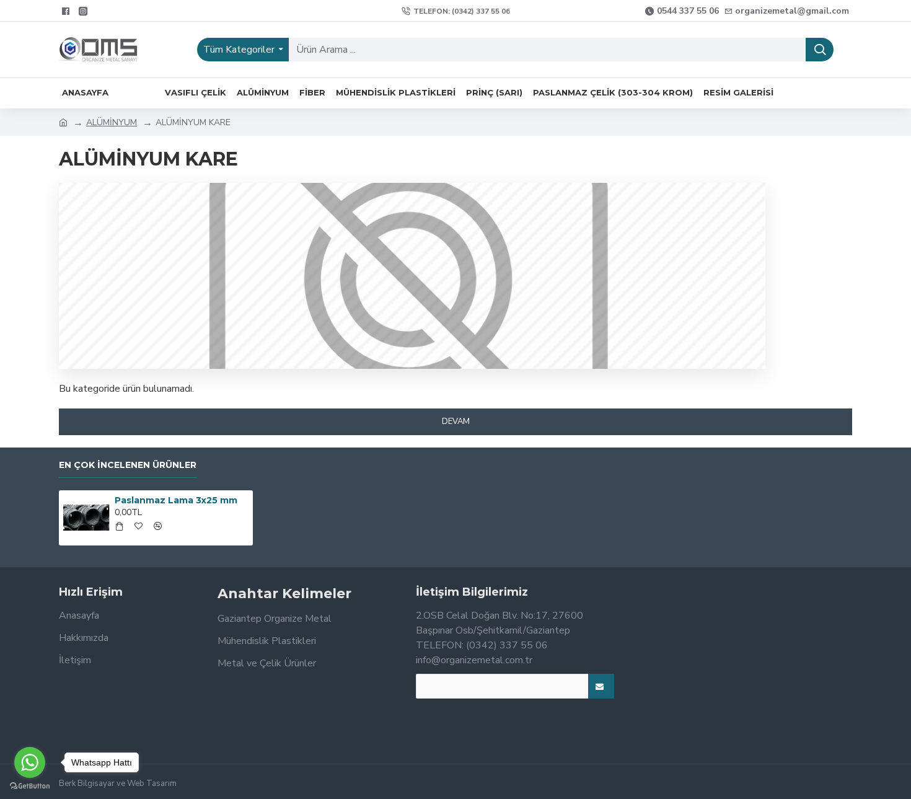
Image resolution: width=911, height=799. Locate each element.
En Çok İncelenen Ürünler (127, 465)
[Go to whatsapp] (29, 762)
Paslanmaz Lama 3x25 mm (176, 500)
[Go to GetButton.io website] (30, 786)
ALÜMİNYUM (111, 122)
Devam (456, 421)
